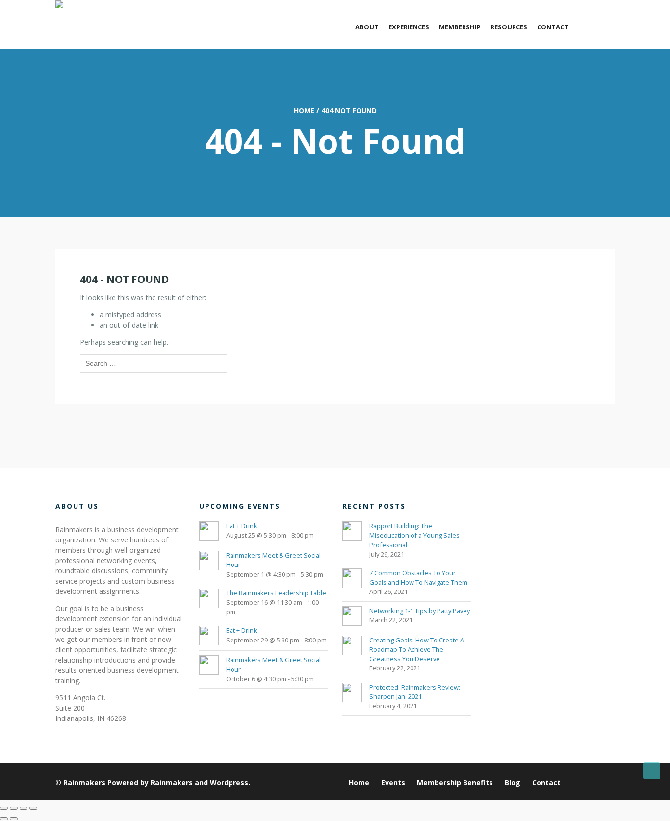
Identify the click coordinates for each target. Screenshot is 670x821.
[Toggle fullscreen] (14, 808)
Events (393, 782)
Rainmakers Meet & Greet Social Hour (273, 560)
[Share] (23, 808)
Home (304, 110)
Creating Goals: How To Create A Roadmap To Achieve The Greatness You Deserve (416, 649)
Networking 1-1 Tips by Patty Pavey (419, 610)
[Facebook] (609, 782)
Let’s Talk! (596, 27)
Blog (512, 782)
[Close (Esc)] (33, 808)
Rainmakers (84, 782)
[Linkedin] (572, 782)
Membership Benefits (455, 782)
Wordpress (229, 782)
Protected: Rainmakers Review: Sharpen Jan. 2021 (414, 692)
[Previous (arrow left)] (4, 818)
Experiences (408, 27)
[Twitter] (585, 782)
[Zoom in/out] (4, 808)
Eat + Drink (241, 525)
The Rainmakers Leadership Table (276, 593)
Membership (460, 27)
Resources (508, 27)
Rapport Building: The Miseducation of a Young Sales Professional (414, 535)
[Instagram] (597, 782)
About (367, 27)
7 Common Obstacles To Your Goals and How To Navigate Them (418, 577)
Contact (552, 27)
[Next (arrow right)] (14, 818)
